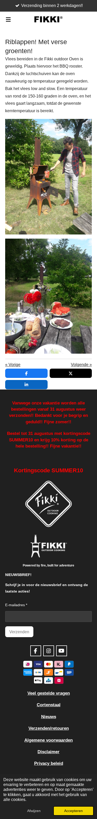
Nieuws (48, 716)
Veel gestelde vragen (48, 693)
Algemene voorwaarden (48, 740)
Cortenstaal (49, 704)
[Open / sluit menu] (8, 19)
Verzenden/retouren (48, 728)
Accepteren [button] (73, 811)
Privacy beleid (48, 763)
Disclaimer (48, 751)
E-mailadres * (16, 605)
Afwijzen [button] (34, 811)
